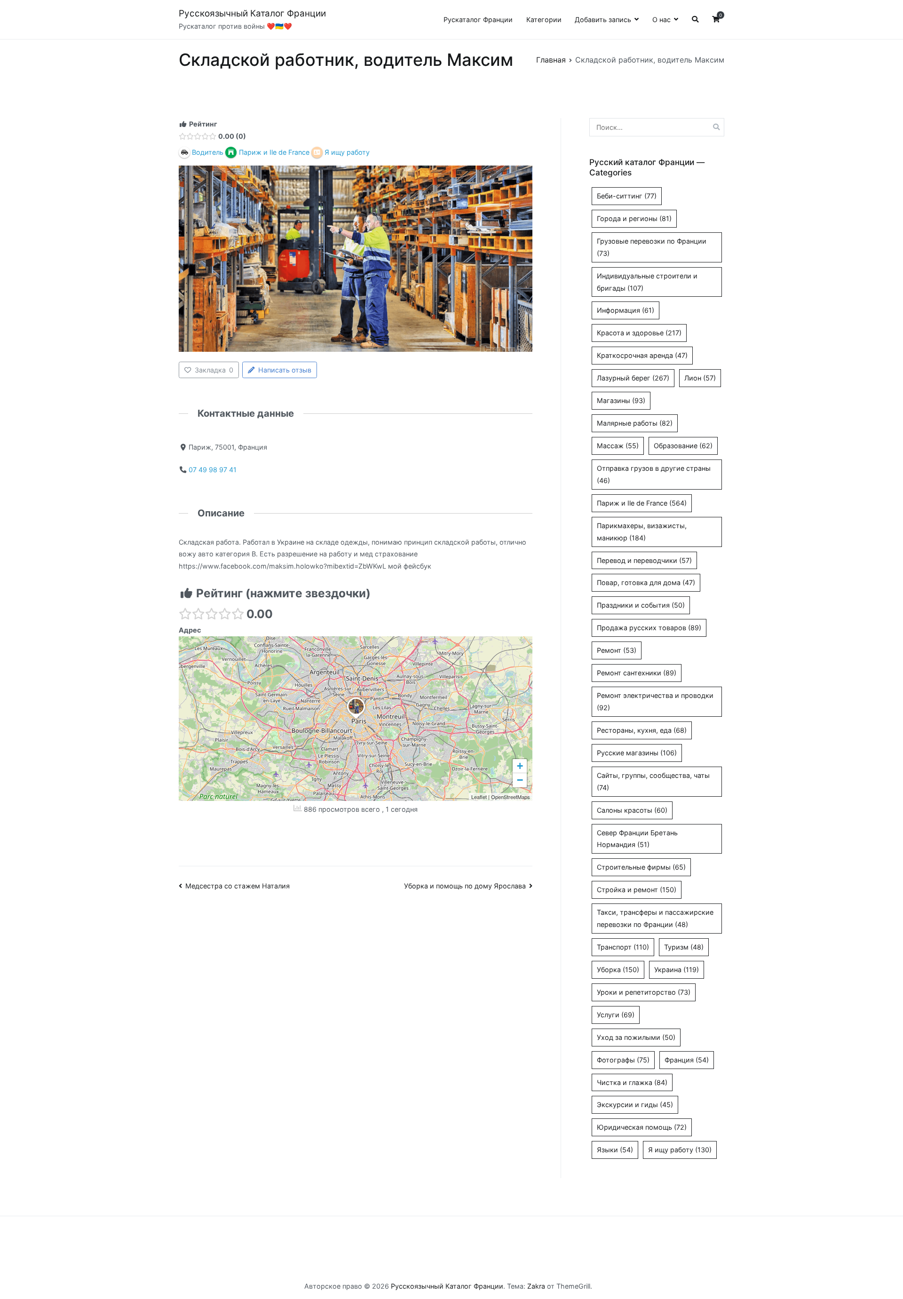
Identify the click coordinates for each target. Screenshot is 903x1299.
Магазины (621, 400)
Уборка (618, 970)
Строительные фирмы (641, 867)
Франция (687, 1060)
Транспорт (623, 947)
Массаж (618, 446)
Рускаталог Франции (478, 20)
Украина (676, 970)
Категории (544, 20)
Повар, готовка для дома (646, 582)
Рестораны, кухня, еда (642, 730)
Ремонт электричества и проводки (655, 701)
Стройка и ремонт (636, 890)
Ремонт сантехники (636, 673)
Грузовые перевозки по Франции (651, 247)
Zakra (536, 1286)
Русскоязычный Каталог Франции (252, 13)
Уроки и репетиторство (643, 992)
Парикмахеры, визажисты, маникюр (642, 532)
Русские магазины (637, 753)
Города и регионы (634, 218)
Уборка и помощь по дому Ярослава (465, 886)
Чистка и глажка (632, 1082)
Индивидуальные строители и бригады (647, 282)
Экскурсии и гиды (635, 1105)
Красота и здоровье (639, 333)
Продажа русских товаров (649, 628)
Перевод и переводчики (644, 560)
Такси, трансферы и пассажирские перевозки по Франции (655, 918)
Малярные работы (635, 423)
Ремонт (616, 650)
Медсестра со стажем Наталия (237, 886)
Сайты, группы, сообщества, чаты (653, 781)
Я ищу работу (680, 1150)
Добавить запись (603, 20)
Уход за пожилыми (636, 1037)
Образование (683, 446)
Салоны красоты (632, 810)
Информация (625, 310)
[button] (520, 766)
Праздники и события (641, 605)
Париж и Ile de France (642, 503)
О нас (661, 20)
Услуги (615, 1015)
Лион (700, 378)
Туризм (684, 947)
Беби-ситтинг (627, 196)
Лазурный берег (633, 378)
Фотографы (623, 1060)
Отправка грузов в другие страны (654, 474)
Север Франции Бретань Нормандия (637, 839)
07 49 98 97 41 (213, 470)
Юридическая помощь (642, 1127)
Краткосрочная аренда (642, 355)
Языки (615, 1150)
